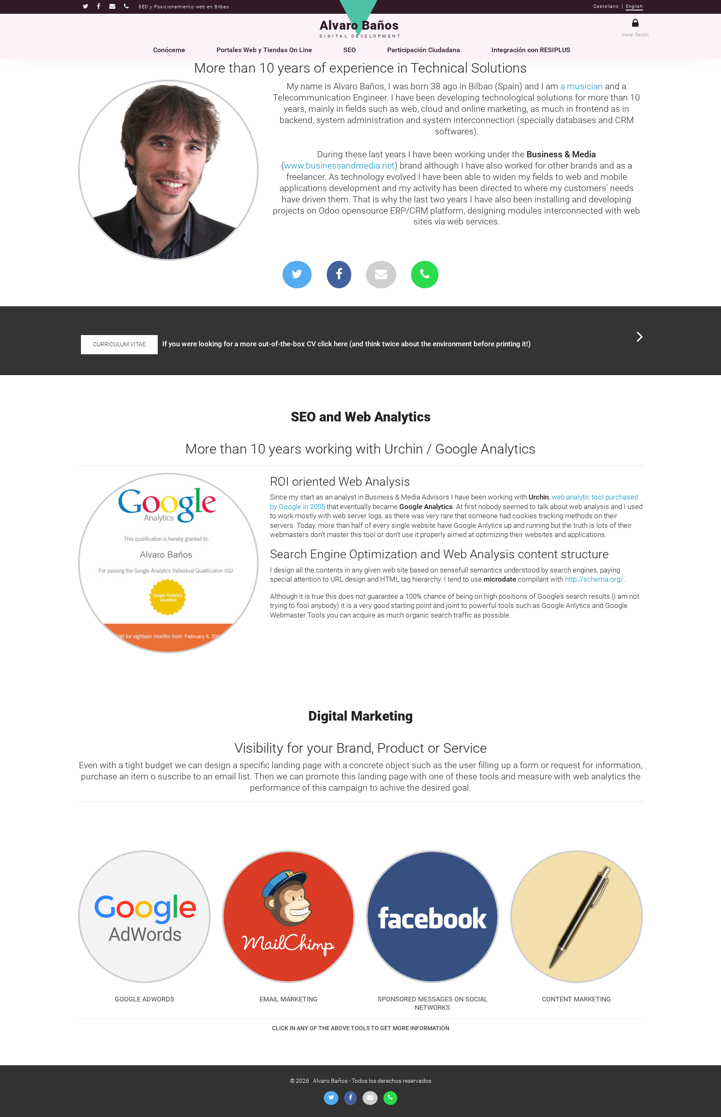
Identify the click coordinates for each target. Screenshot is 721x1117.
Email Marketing (289, 999)
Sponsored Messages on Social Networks (433, 1003)
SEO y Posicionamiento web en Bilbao (184, 7)
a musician (581, 86)
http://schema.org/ (594, 579)
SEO (349, 50)
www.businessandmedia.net (339, 166)
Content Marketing (576, 999)
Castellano (606, 6)
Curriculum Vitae (119, 344)
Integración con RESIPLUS (531, 50)
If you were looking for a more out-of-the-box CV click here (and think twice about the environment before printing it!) (346, 344)
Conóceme (169, 50)
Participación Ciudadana (423, 50)
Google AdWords (144, 999)
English (634, 6)
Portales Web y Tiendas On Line (264, 50)
